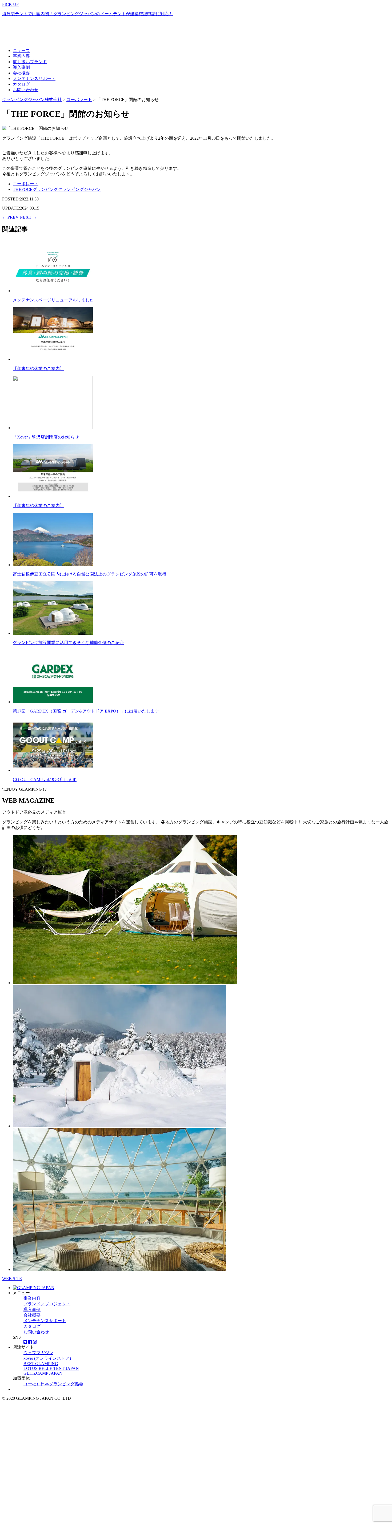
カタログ (21, 84)
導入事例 (21, 67)
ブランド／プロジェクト (46, 1304)
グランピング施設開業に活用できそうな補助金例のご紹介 (68, 642)
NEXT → (28, 217)
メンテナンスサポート (34, 78)
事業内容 (21, 56)
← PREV (10, 217)
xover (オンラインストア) (47, 1358)
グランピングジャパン (79, 189)
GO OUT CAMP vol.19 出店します (45, 779)
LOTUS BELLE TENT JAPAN (51, 1368)
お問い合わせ (25, 89)
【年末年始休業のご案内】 (38, 368)
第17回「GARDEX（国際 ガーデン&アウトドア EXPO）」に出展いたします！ (88, 711)
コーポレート (25, 184)
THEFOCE (23, 189)
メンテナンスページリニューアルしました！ (55, 300)
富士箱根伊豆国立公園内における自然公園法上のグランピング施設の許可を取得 (89, 574)
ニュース (21, 50)
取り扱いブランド (30, 61)
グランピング (45, 189)
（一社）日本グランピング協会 (53, 1384)
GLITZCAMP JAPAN (42, 1373)
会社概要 (21, 73)
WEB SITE (12, 1278)
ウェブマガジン (38, 1352)
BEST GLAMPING (40, 1363)
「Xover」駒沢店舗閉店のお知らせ (46, 437)
